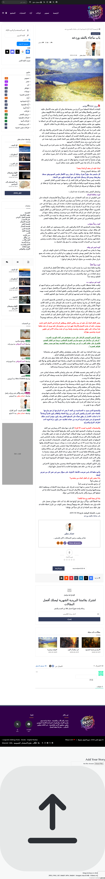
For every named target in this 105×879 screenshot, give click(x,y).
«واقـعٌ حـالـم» (20, 341)
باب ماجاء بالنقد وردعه (92, 516)
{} (92, 680)
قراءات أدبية (25, 121)
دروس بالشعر (24, 114)
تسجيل (28, 57)
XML (11, 743)
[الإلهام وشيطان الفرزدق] (24, 175)
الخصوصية (17, 743)
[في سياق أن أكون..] (69, 642)
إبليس (23, 376)
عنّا (39, 743)
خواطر (27, 88)
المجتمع (12, 13)
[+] (91, 680)
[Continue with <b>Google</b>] (23, 52)
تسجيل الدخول (40, 666)
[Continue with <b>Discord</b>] (12, 52)
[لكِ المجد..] (24, 148)
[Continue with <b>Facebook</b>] (28, 52)
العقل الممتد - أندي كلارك (17, 410)
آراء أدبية (26, 108)
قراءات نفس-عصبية (22, 128)
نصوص (47, 13)
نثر (28, 85)
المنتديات (22, 13)
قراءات (38, 13)
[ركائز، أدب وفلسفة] (95, 13)
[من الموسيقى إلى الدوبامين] (24, 185)
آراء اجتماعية (84, 29)
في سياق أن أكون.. (73, 650)
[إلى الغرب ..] (24, 166)
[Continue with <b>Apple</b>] (7, 52)
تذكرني (25, 40)
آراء (31, 13)
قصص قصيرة (24, 95)
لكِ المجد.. (14, 145)
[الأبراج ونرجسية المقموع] (91, 642)
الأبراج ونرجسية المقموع (93, 650)
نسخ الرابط (58, 568)
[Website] (64, 543)
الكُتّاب (35, 743)
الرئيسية (55, 13)
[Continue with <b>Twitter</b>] (17, 52)
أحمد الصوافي (20, 344)
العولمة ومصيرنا (52, 650)
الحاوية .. (14, 297)
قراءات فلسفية (24, 118)
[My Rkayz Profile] (61, 543)
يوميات (26, 91)
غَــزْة (23, 358)
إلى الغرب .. (13, 164)
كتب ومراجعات (24, 124)
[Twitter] (58, 543)
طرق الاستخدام (27, 743)
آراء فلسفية (25, 105)
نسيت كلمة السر (24, 61)
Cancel (102, 878)
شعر (27, 81)
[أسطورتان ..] (24, 157)
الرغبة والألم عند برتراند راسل (15, 393)
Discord (5, 743)
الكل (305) (17, 193)
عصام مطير (83, 55)
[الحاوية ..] (24, 300)
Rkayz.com (69, 740)
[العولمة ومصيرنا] (47, 642)
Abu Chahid (20, 379)
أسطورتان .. (13, 154)
